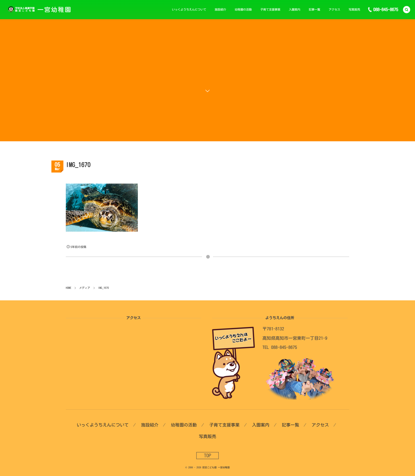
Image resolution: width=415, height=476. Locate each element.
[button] (406, 9)
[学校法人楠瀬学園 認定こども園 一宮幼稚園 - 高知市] (41, 9)
